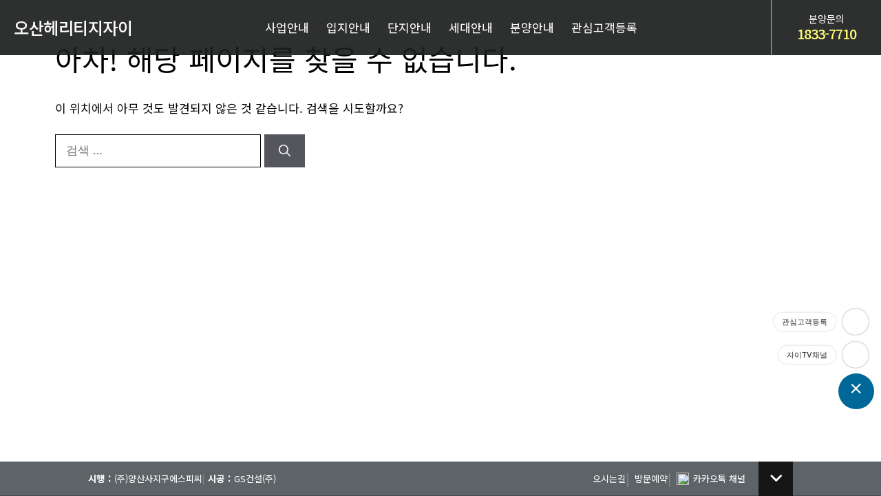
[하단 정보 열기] (775, 479)
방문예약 (651, 478)
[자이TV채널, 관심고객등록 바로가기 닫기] (856, 391)
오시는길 (609, 478)
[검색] (284, 150)
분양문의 (826, 28)
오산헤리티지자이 (73, 27)
